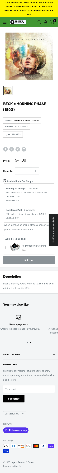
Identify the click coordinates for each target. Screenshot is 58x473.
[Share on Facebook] (5, 149)
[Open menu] (4, 22)
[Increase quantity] (35, 171)
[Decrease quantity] (18, 171)
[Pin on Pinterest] (11, 149)
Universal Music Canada (26, 120)
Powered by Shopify (12, 466)
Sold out (29, 260)
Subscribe (14, 398)
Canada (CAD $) (12, 413)
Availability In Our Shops (20, 181)
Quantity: (8, 170)
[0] (52, 22)
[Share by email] (24, 149)
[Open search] (39, 22)
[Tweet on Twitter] (17, 149)
